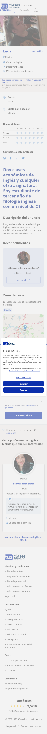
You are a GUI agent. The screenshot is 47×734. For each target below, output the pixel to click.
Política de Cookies (16, 371)
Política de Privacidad (32, 371)
